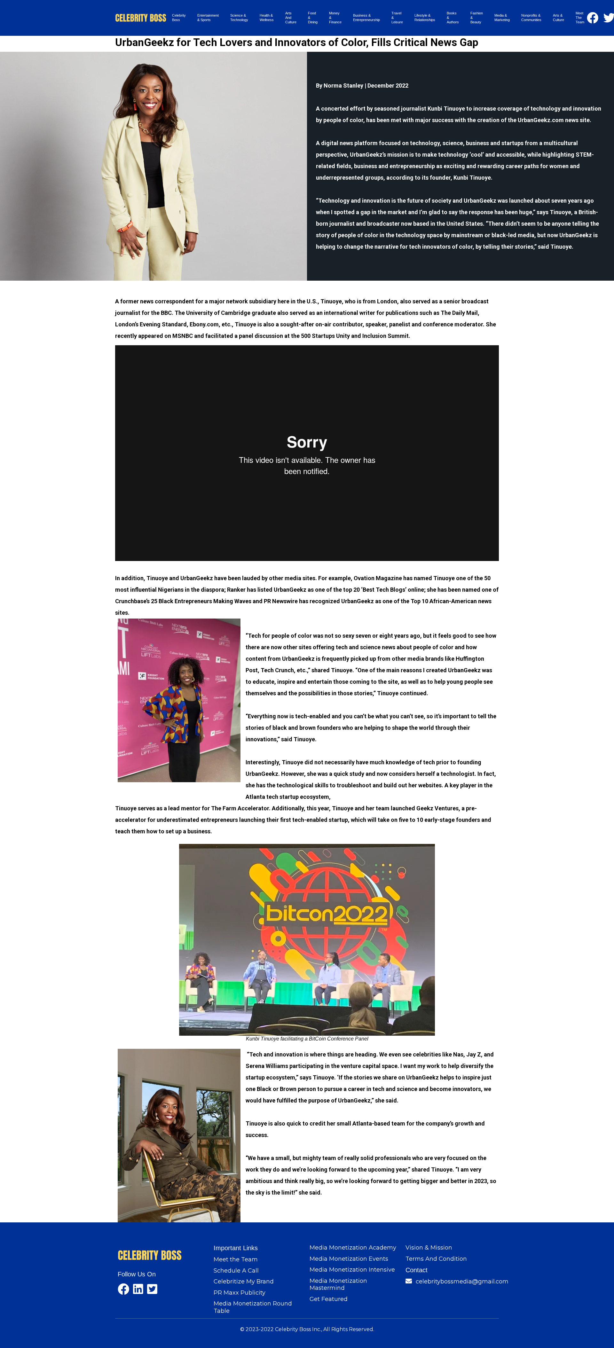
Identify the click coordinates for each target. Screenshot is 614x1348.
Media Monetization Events (349, 1258)
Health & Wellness (267, 17)
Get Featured (329, 1299)
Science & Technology (239, 17)
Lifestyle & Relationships (424, 17)
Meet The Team (580, 17)
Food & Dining (313, 17)
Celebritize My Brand (244, 1281)
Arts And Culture (290, 17)
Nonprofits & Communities (531, 17)
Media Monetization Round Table (253, 1307)
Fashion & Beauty (476, 17)
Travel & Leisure (397, 17)
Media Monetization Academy (353, 1247)
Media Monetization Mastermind (338, 1284)
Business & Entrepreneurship (366, 17)
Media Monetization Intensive (352, 1269)
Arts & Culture (558, 17)
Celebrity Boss (179, 17)
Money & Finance (335, 17)
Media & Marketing (502, 17)
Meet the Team (236, 1259)
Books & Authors (453, 17)
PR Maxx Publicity (239, 1292)
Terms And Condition (436, 1258)
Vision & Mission (428, 1247)
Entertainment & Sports (208, 17)
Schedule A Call (236, 1270)
